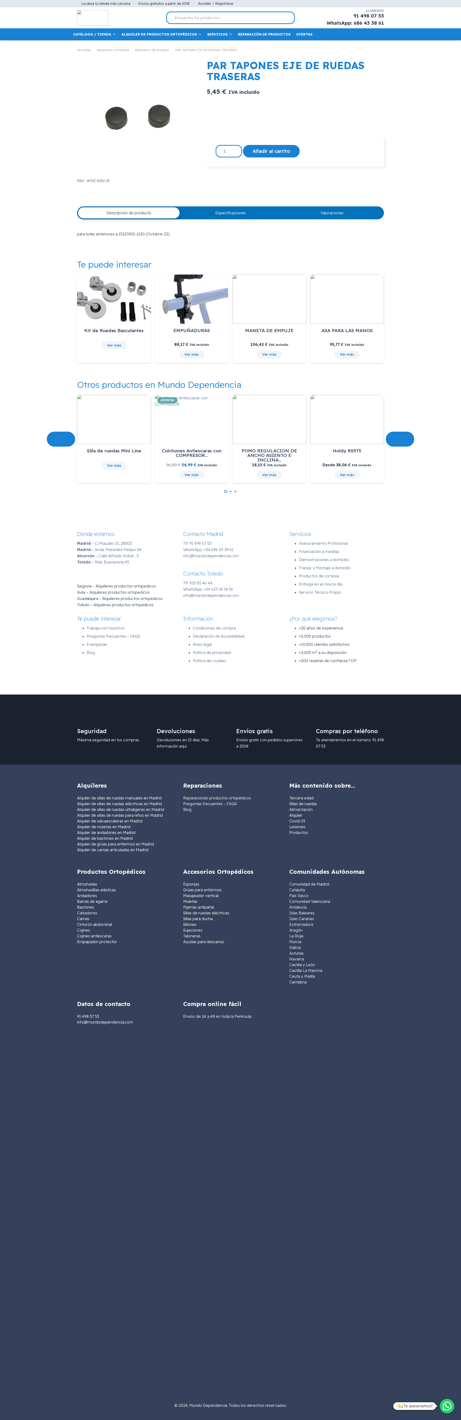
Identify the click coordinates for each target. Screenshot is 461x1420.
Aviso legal (202, 644)
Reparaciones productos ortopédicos (217, 798)
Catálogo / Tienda (92, 34)
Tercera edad (301, 798)
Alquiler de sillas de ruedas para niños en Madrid (120, 815)
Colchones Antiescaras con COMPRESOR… (191, 453)
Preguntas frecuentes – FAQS (113, 636)
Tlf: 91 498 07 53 (197, 543)
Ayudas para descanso (203, 941)
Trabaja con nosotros (106, 628)
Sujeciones (192, 930)
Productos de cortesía (319, 576)
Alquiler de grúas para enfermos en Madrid (115, 844)
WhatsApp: (208, 549)
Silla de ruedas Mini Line (114, 451)
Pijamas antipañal (198, 907)
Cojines (83, 930)
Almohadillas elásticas (96, 889)
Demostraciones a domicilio (324, 559)
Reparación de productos (264, 34)
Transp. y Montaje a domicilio (325, 567)
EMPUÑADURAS (191, 330)
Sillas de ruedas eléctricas (206, 913)
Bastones (85, 907)
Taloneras (191, 936)
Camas (83, 918)
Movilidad (84, 50)
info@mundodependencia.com (211, 555)
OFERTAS (304, 34)
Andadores (87, 895)
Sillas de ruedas (303, 803)
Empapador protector (97, 941)
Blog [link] (187, 809)
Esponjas (191, 884)
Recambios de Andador (152, 50)
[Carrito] (381, 34)
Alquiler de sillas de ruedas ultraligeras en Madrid (120, 809)
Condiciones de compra (214, 628)
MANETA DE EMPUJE (269, 330)
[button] (225, 491)
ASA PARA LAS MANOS (347, 330)
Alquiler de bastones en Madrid (105, 838)
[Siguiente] (400, 438)
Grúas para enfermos (202, 889)
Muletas (190, 901)
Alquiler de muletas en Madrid (103, 826)
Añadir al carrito (271, 151)
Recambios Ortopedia (113, 50)
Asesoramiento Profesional (323, 543)
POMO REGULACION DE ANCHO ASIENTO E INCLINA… (269, 455)
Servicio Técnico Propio (320, 592)
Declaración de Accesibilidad (218, 636)
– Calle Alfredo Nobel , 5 (108, 555)
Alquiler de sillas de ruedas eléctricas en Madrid (119, 803)
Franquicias (97, 644)
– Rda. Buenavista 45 (103, 562)
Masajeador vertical (200, 895)
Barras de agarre (92, 901)
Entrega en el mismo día (320, 584)
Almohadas (87, 884)
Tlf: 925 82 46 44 (197, 583)
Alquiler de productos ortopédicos (159, 34)
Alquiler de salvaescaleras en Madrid (109, 821)
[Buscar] (289, 17)
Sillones (189, 924)
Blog (91, 652)
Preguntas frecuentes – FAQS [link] (210, 803)
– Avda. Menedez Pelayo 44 (109, 549)
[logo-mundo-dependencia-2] (92, 18)
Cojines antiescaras (94, 936)
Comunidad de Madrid (309, 884)
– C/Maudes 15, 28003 (104, 543)
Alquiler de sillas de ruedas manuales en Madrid (119, 798)
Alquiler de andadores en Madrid (106, 832)
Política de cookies (209, 660)
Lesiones (297, 826)
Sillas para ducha (198, 918)
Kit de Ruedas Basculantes (114, 330)
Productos (298, 832)
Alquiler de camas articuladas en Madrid (112, 849)
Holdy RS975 (347, 451)
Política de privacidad (212, 652)
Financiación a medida (319, 551)
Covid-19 (297, 821)
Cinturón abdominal (94, 924)
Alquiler (296, 815)
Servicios (217, 34)
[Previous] (61, 438)
